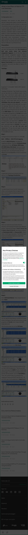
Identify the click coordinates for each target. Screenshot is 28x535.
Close (24, 248)
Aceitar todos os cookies (14, 283)
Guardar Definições (14, 286)
